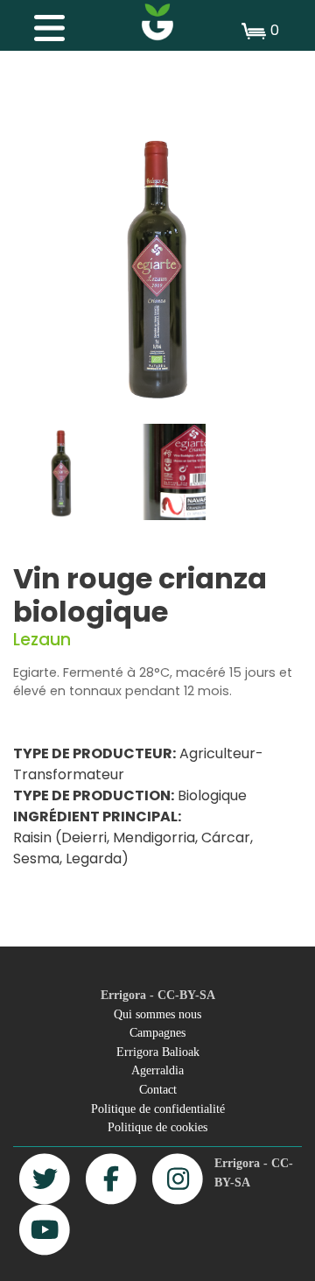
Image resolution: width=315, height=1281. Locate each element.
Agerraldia (157, 1070)
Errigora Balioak (158, 1052)
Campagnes (158, 1032)
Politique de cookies (157, 1127)
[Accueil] (157, 22)
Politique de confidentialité (158, 1109)
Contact (158, 1089)
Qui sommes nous (157, 1014)
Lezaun (42, 639)
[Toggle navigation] (40, 23)
